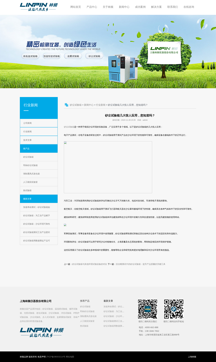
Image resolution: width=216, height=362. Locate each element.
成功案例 (140, 6)
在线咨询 (189, 6)
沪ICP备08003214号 (55, 357)
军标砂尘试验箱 (30, 165)
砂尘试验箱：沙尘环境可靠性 (36, 224)
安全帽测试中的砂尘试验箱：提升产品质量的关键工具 (140, 264)
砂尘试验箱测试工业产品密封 (36, 232)
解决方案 (156, 6)
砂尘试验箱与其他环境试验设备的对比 (89, 264)
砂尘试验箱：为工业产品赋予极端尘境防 (122, 311)
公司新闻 (27, 123)
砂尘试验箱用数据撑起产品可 (36, 240)
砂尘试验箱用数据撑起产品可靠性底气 (121, 326)
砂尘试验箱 (28, 157)
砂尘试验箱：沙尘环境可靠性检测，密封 (122, 316)
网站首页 (75, 6)
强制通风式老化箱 (31, 173)
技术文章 (27, 140)
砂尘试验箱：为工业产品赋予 (36, 215)
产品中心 (92, 6)
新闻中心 (124, 6)
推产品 (26, 148)
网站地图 (70, 357)
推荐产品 (84, 301)
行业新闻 (27, 131)
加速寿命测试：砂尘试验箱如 (36, 207)
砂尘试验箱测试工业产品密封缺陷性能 (121, 321)
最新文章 (27, 199)
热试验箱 (27, 190)
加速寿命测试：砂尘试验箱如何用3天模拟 (123, 306)
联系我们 (172, 6)
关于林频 (108, 6)
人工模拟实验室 (30, 182)
